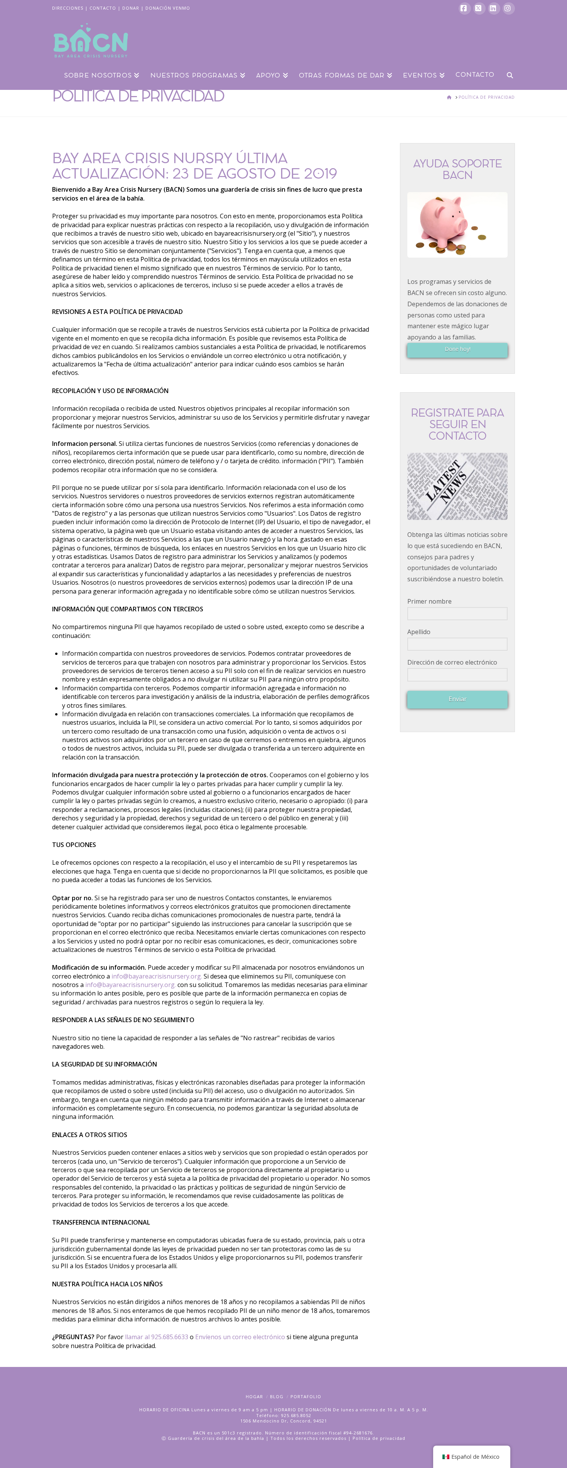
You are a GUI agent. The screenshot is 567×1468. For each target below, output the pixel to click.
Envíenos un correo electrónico (241, 1337)
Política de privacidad (379, 1438)
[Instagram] (509, 8)
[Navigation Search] (507, 74)
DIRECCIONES (67, 8)
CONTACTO (102, 8)
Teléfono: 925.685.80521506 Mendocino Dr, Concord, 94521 (283, 1418)
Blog (277, 1396)
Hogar (254, 1396)
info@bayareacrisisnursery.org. (156, 976)
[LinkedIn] (494, 8)
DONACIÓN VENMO (167, 8)
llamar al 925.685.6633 (156, 1337)
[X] (479, 8)
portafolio (305, 1396)
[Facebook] (465, 8)
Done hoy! (458, 349)
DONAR (130, 8)
